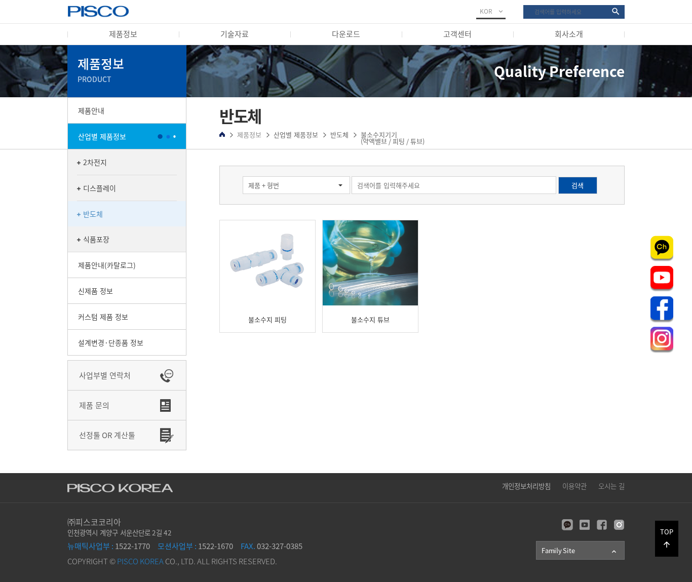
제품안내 (91, 110)
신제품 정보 (95, 291)
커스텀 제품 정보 (103, 317)
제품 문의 (94, 405)
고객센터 (457, 34)
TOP (666, 538)
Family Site (580, 551)
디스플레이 (99, 188)
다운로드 (346, 34)
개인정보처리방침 (526, 486)
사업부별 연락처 (105, 375)
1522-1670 (195, 546)
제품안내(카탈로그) (107, 265)
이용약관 (574, 486)
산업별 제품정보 (102, 136)
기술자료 (234, 34)
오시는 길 (611, 486)
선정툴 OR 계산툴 (107, 435)
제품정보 (123, 34)
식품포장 (96, 239)
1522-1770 (108, 546)
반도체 (93, 214)
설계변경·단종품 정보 (110, 342)
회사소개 (569, 34)
